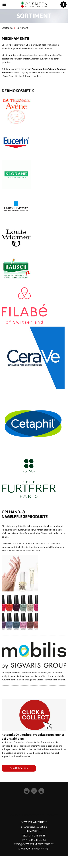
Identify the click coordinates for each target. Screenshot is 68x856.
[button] (27, 791)
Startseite (7, 27)
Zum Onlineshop (19, 767)
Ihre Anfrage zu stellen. (29, 76)
